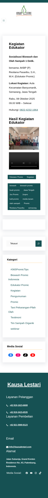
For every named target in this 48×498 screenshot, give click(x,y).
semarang (32, 208)
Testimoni (16, 317)
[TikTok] (25, 355)
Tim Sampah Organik (22, 323)
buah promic (15, 190)
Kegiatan (30, 177)
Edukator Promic (16, 177)
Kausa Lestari (24, 384)
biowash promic (26, 185)
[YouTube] (32, 355)
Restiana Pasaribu (17, 208)
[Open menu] (3, 20)
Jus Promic (14, 194)
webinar (15, 328)
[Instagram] (18, 355)
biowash (13, 185)
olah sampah (15, 203)
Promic (27, 203)
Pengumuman (18, 296)
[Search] (38, 243)
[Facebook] (10, 355)
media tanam (28, 199)
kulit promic (14, 199)
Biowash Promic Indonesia (18, 277)
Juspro (25, 194)
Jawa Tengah (29, 190)
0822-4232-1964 (29, 110)
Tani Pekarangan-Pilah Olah (22, 309)
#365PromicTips (20, 269)
